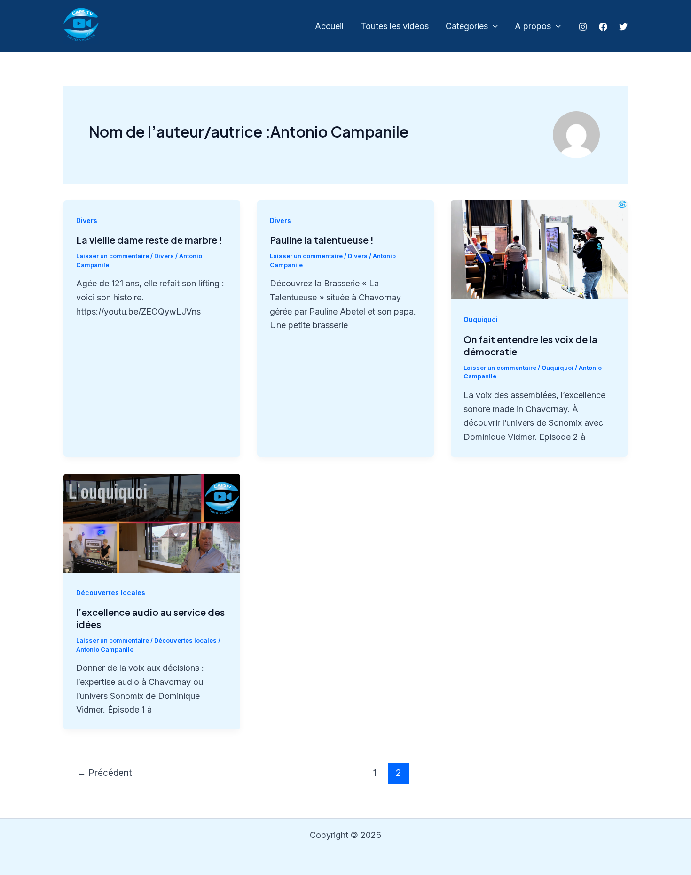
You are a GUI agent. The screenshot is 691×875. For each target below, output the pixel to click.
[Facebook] (603, 27)
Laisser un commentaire (112, 256)
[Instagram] (583, 27)
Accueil (329, 26)
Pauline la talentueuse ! (322, 240)
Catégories (467, 26)
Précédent (104, 772)
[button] (493, 26)
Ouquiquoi (480, 319)
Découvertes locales (110, 593)
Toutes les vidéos (395, 26)
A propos (533, 26)
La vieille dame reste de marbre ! (149, 240)
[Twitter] (623, 27)
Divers (86, 220)
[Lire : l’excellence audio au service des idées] (151, 522)
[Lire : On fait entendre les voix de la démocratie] (539, 249)
